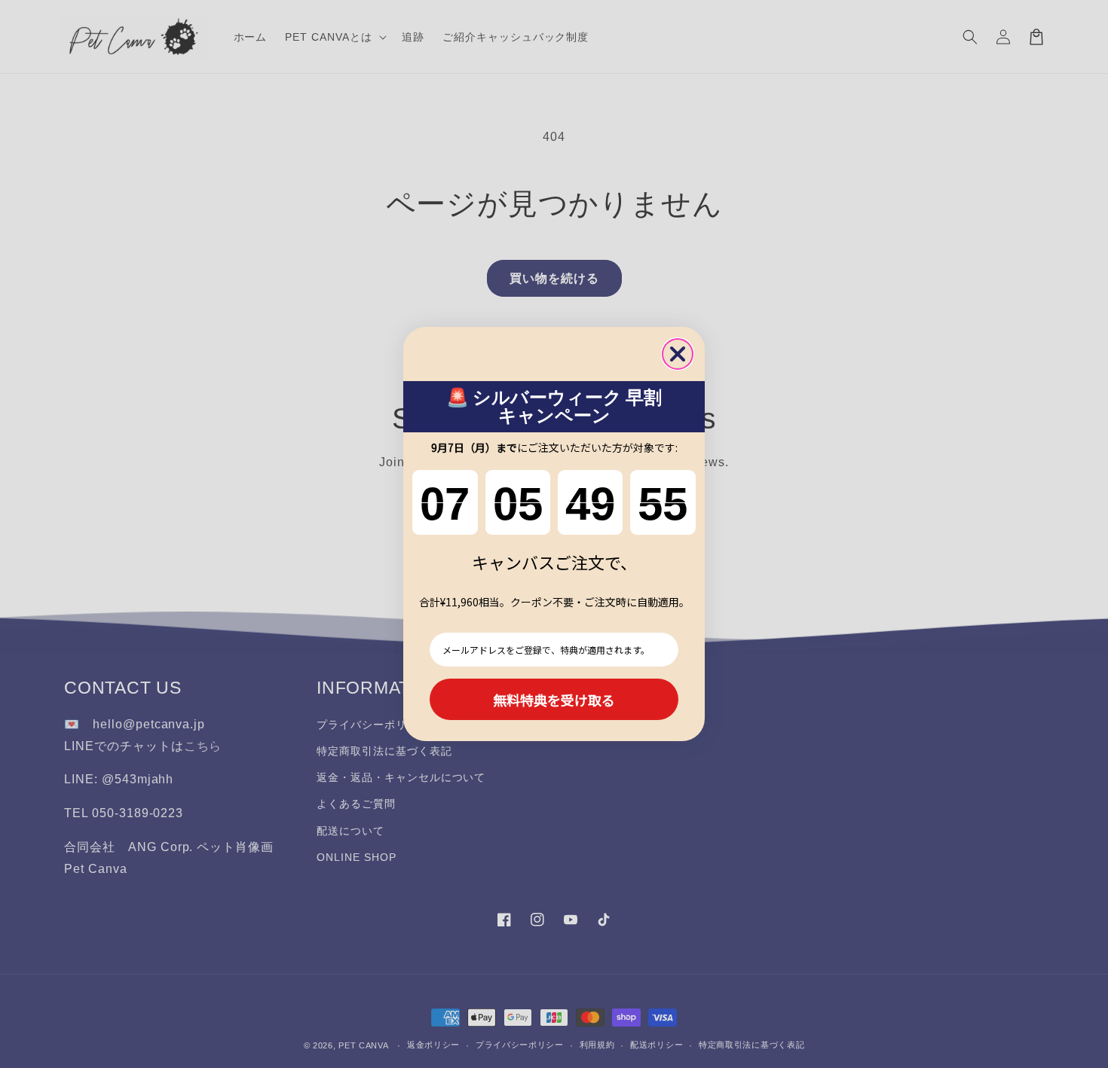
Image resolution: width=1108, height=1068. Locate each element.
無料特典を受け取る (554, 699)
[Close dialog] (678, 354)
